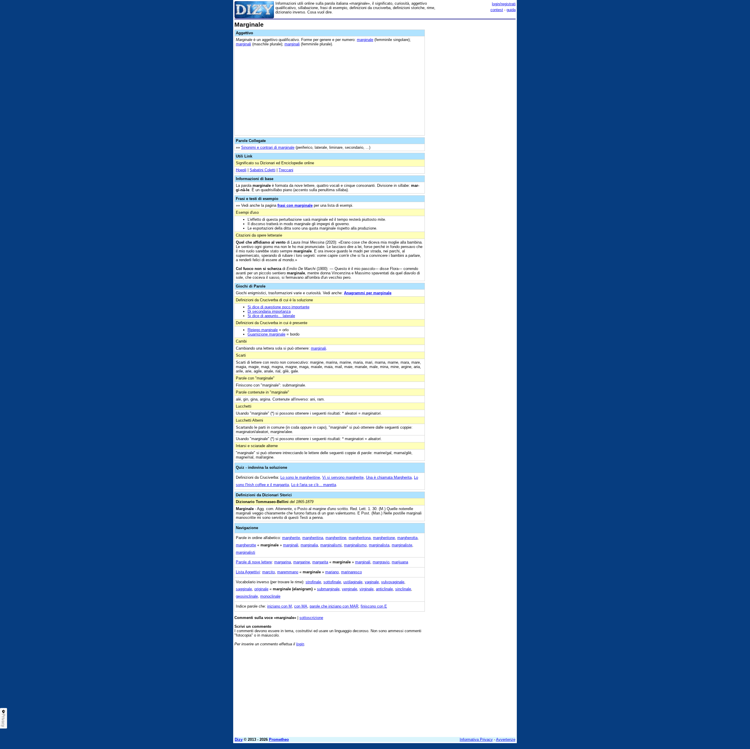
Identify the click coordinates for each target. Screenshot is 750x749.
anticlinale (384, 589)
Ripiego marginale (263, 330)
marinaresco (351, 572)
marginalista (379, 545)
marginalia (309, 545)
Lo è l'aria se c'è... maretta (313, 485)
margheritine (335, 538)
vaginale (372, 582)
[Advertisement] (472, 109)
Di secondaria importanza (269, 311)
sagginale (244, 589)
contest (496, 10)
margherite (291, 538)
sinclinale (403, 589)
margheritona (360, 538)
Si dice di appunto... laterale (271, 316)
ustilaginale (352, 582)
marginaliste (402, 545)
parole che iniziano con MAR (334, 606)
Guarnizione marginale (266, 334)
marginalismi (331, 545)
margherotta (407, 538)
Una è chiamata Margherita (389, 477)
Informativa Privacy (476, 739)
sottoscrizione (311, 617)
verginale (349, 589)
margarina (282, 562)
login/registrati (504, 4)
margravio (381, 562)
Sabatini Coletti (262, 170)
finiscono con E (374, 606)
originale (261, 589)
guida (511, 10)
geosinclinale (247, 596)
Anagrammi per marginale (367, 293)
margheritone (384, 538)
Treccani (286, 170)
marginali (243, 44)
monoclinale (270, 596)
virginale (366, 589)
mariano (332, 572)
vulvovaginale (392, 582)
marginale (365, 39)
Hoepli (241, 170)
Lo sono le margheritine (300, 477)
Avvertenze (505, 739)
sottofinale (332, 582)
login (300, 644)
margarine (301, 562)
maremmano (287, 572)
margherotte (246, 545)
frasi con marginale (295, 205)
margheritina (312, 538)
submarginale (328, 589)
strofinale (313, 582)
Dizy (239, 739)
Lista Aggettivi (248, 572)
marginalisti (245, 552)
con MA (300, 606)
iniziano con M (279, 606)
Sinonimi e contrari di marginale (267, 147)
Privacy (3, 720)
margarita (320, 562)
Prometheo (279, 739)
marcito (268, 572)
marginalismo (355, 545)
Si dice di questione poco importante (278, 307)
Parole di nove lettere (254, 562)
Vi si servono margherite (343, 477)
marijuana (400, 562)
